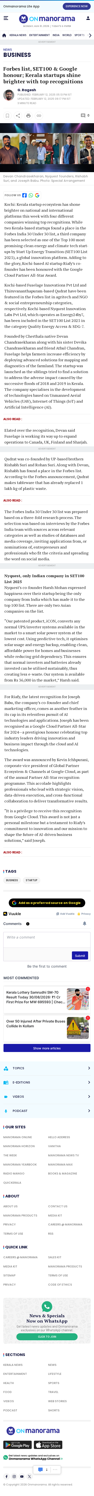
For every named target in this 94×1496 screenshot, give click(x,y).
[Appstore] (48, 1445)
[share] (18, 116)
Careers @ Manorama (65, 1224)
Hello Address (59, 1137)
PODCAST (10, 1410)
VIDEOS (8, 1401)
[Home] (4, 35)
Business (17, 55)
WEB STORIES (57, 1401)
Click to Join (47, 1336)
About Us (10, 1206)
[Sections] (6, 18)
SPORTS (53, 1383)
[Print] (28, 116)
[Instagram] (14, 1476)
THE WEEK (10, 1155)
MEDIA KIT (55, 1215)
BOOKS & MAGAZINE (62, 1173)
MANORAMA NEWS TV (63, 1155)
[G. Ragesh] (8, 99)
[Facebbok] (6, 1476)
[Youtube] (22, 1476)
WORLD (67, 35)
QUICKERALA (12, 1183)
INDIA (56, 35)
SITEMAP (9, 1275)
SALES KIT (54, 1257)
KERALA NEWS (18, 35)
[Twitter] (29, 1476)
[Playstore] (17, 1445)
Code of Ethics (60, 1285)
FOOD (7, 1392)
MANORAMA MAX (60, 1164)
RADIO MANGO (13, 1173)
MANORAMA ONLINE (17, 1137)
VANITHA (54, 1146)
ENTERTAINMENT (39, 35)
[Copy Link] (39, 116)
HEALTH (8, 1383)
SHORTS (53, 1410)
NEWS (52, 1365)
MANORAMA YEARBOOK (20, 1164)
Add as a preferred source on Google (50, 903)
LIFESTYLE (54, 1374)
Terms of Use (13, 1234)
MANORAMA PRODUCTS (20, 1215)
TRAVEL (53, 1392)
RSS (50, 1234)
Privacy (9, 1224)
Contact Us (57, 1206)
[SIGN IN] (88, 18)
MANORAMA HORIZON (19, 1146)
